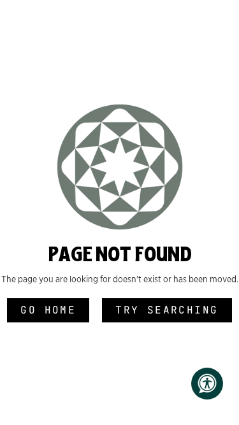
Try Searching (166, 310)
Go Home (48, 310)
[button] (207, 384)
